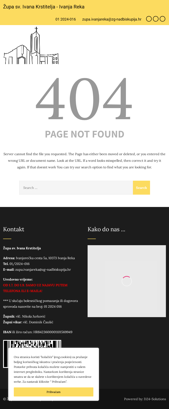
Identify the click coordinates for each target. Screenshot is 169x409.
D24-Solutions (155, 399)
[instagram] (155, 19)
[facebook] (149, 19)
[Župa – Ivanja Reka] (32, 46)
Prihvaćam (54, 392)
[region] (53, 374)
